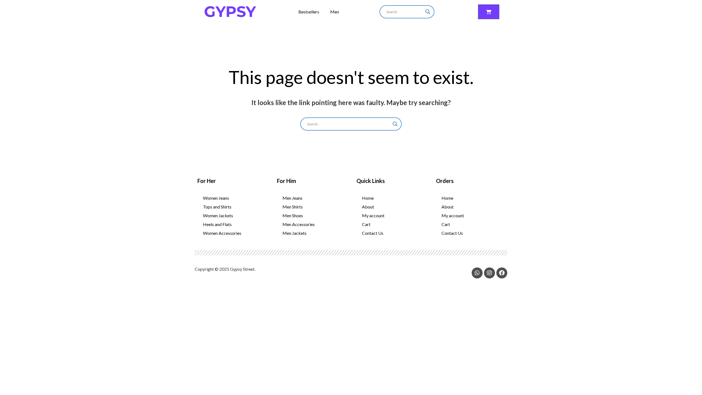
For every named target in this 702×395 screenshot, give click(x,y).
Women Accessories (222, 233)
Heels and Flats (217, 224)
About (368, 206)
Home (368, 198)
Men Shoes (292, 215)
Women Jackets (218, 215)
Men (334, 11)
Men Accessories (298, 224)
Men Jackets (294, 233)
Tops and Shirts (217, 206)
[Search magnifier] (428, 12)
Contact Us (372, 233)
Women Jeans (216, 198)
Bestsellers (308, 11)
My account (373, 215)
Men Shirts (292, 206)
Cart (366, 224)
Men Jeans (292, 198)
